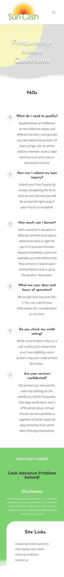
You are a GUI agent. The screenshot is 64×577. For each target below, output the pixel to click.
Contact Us (21, 560)
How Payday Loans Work (29, 549)
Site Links (35, 532)
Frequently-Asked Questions (32, 543)
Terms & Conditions (27, 554)
